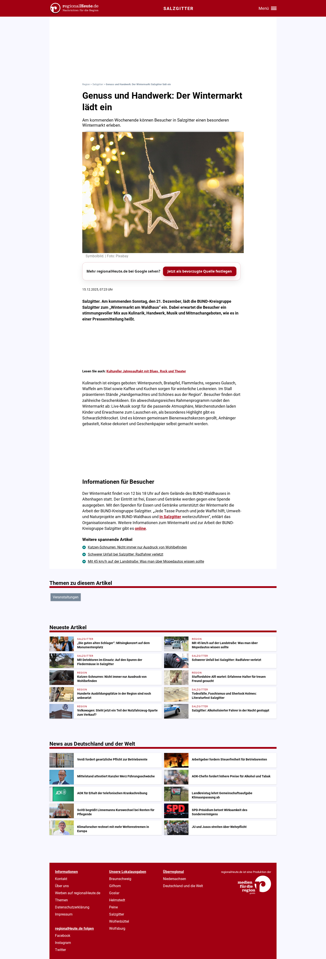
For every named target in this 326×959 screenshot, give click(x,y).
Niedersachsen (174, 879)
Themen (61, 900)
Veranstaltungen (66, 597)
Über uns (62, 886)
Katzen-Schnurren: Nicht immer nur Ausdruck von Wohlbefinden (137, 547)
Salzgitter (97, 84)
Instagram (63, 943)
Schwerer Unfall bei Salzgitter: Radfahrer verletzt (125, 554)
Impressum (64, 914)
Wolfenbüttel (119, 921)
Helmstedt (117, 900)
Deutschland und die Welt (183, 886)
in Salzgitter (170, 517)
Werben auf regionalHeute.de (77, 893)
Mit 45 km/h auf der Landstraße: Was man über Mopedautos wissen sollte (146, 561)
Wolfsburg (117, 928)
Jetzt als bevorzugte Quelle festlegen (199, 271)
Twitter (60, 950)
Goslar (114, 893)
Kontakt (61, 879)
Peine (113, 907)
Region (86, 84)
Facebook (62, 935)
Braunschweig (120, 879)
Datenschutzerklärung (72, 907)
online (140, 528)
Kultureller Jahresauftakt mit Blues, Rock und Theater (146, 371)
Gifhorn (115, 886)
